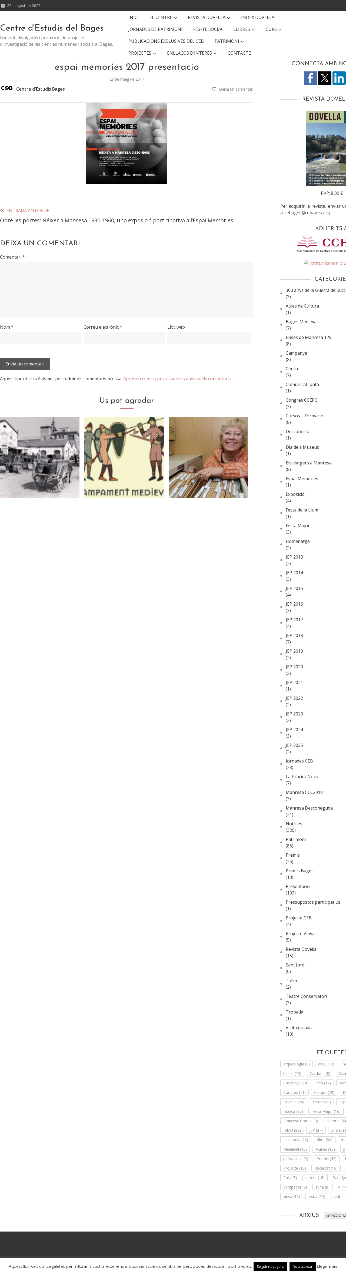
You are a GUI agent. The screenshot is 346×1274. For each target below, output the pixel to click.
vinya (291, 1196)
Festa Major (326, 1111)
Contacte (239, 53)
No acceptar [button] (302, 1266)
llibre (324, 1139)
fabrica (293, 1111)
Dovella (293, 1101)
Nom (7, 327)
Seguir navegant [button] (270, 1266)
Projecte (294, 1168)
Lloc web (176, 327)
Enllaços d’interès (189, 53)
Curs (271, 29)
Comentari (12, 257)
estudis (322, 1101)
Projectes (139, 53)
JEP (316, 1130)
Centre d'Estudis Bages (40, 89)
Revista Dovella (206, 17)
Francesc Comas (300, 1120)
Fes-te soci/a (207, 29)
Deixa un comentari (236, 89)
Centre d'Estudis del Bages (52, 28)
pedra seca (295, 1158)
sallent (315, 1177)
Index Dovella (257, 17)
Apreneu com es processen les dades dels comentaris (177, 379)
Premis (327, 1158)
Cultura (324, 1092)
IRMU (292, 1130)
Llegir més (327, 1266)
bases (292, 1073)
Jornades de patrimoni (155, 29)
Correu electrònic (103, 327)
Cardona (320, 1073)
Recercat (326, 1168)
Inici (133, 17)
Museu (325, 1149)
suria (322, 1187)
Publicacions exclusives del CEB (166, 41)
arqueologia (296, 1064)
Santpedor (295, 1187)
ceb (324, 1082)
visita (316, 1196)
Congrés (294, 1092)
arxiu (326, 1064)
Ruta (290, 1177)
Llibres (241, 29)
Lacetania (295, 1139)
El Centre (160, 17)
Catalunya (295, 1082)
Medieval (295, 1149)
